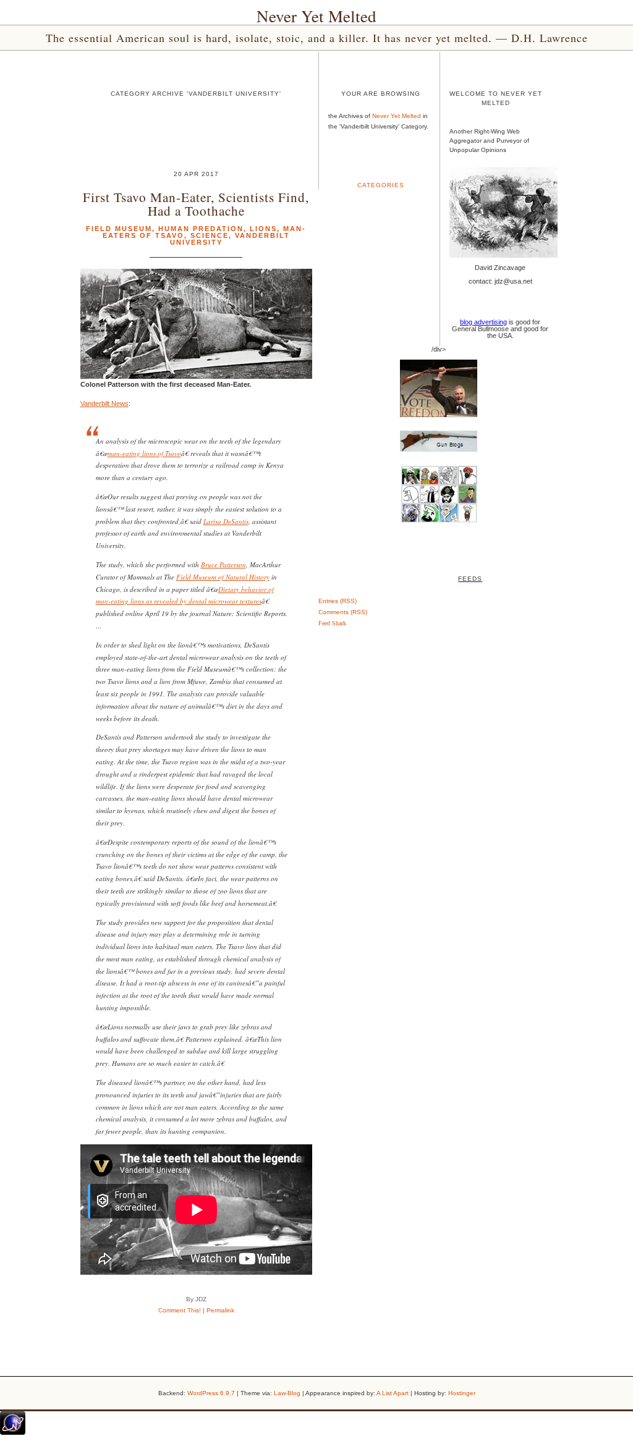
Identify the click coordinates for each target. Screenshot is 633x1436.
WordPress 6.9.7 (211, 1393)
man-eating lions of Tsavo (144, 453)
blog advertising (483, 322)
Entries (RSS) (337, 601)
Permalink (220, 1310)
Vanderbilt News (104, 403)
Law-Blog (287, 1393)
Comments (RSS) (342, 612)
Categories (380, 185)
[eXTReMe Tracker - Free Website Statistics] (12, 1432)
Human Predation (201, 228)
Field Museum (119, 228)
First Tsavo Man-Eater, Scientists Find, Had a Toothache (196, 203)
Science (209, 235)
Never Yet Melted (316, 16)
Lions (263, 228)
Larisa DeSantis (226, 521)
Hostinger (461, 1393)
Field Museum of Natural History (223, 576)
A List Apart (392, 1393)
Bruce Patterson (223, 564)
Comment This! (179, 1310)
